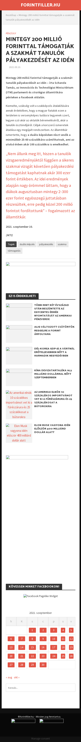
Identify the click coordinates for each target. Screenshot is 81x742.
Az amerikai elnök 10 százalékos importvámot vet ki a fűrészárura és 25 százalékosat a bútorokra (53, 399)
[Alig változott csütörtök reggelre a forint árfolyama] (19, 334)
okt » (17, 677)
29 (32, 665)
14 (21, 647)
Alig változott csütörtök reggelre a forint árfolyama (54, 330)
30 (43, 665)
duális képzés (27, 244)
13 (11, 647)
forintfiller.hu (40, 5)
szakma (62, 244)
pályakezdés (46, 244)
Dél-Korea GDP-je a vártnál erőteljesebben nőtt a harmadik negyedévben (54, 352)
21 (21, 656)
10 (53, 639)
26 (71, 656)
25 (63, 656)
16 (43, 647)
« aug (9, 677)
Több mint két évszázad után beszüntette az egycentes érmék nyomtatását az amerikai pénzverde (53, 312)
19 (71, 647)
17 (53, 647)
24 (53, 656)
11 (63, 639)
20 (11, 656)
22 (32, 656)
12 (71, 639)
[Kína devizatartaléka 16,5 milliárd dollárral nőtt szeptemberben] (19, 377)
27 (11, 665)
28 (21, 665)
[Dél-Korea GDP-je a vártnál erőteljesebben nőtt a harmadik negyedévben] (19, 355)
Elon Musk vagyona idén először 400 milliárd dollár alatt (52, 428)
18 (63, 647)
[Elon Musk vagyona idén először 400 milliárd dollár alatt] (19, 433)
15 (32, 647)
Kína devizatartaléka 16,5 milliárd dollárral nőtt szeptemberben (53, 374)
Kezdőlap (11, 15)
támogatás (14, 250)
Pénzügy (11, 33)
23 (43, 656)
